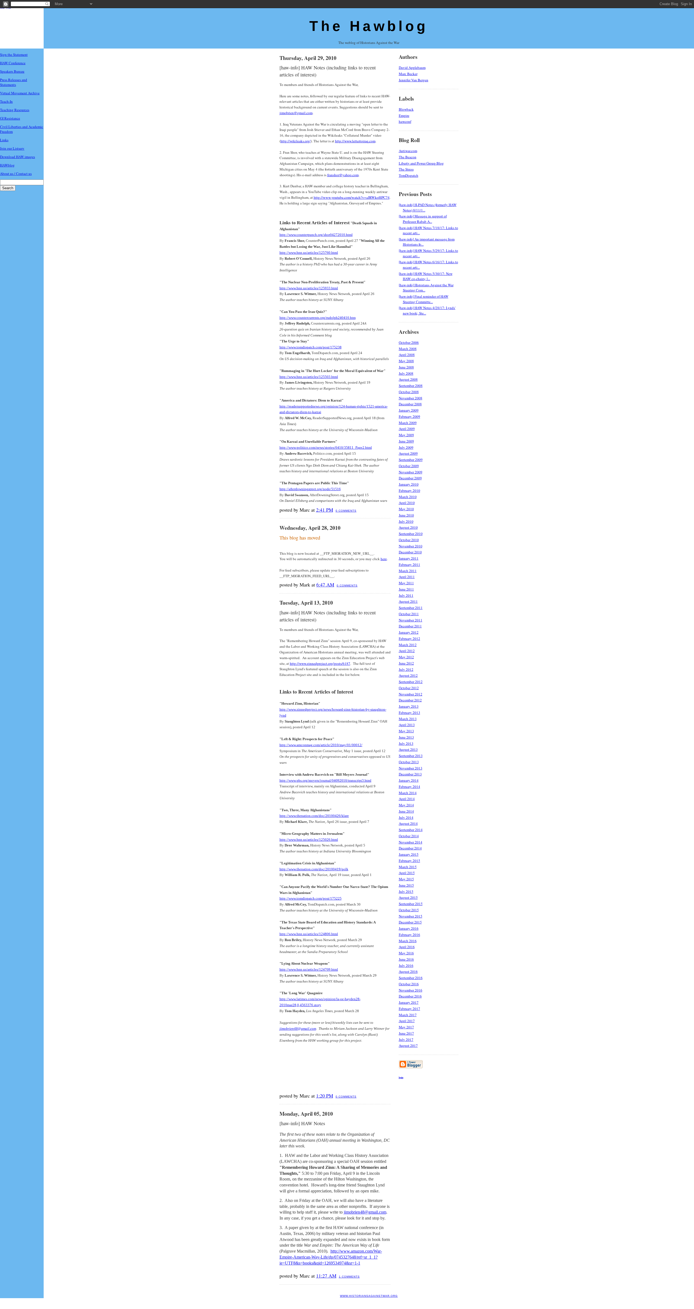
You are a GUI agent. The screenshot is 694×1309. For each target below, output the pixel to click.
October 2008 (409, 391)
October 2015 (409, 909)
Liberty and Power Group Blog (421, 163)
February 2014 (409, 786)
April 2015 (407, 872)
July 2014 (406, 817)
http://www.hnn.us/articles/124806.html (308, 934)
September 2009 (411, 459)
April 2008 (407, 354)
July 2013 (406, 743)
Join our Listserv (12, 148)
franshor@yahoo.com (343, 174)
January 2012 (409, 632)
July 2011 (406, 595)
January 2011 (409, 558)
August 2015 (408, 897)
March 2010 (408, 496)
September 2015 (411, 903)
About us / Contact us (16, 173)
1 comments (349, 1276)
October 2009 (409, 465)
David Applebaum (412, 67)
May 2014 (406, 805)
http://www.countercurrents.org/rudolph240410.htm (317, 318)
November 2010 (410, 546)
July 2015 (406, 891)
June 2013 (406, 737)
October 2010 (409, 539)
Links (4, 139)
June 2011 (406, 589)
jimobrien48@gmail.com (297, 1028)
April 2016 (407, 946)
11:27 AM (326, 1275)
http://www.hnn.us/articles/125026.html (308, 840)
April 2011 (407, 576)
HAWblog (7, 165)
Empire (404, 115)
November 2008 (410, 398)
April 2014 (407, 798)
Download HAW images (17, 156)
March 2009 (408, 422)
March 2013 (408, 718)
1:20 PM (324, 1095)
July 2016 (406, 965)
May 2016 (406, 953)
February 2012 (409, 638)
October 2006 (409, 342)
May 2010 (406, 508)
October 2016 (409, 983)
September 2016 (411, 977)
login (401, 1077)
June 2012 (406, 663)
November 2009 (410, 472)
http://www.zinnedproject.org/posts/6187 (320, 663)
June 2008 (406, 367)
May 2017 (406, 1027)
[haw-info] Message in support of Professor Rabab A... (423, 219)
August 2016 (408, 971)
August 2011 (408, 601)
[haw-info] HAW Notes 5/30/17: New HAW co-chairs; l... (425, 276)
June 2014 (406, 811)
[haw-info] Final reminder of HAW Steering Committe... (423, 299)
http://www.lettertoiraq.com (355, 141)
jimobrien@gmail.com (296, 112)
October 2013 (409, 761)
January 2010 (409, 484)
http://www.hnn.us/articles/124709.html (308, 969)
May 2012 (406, 657)
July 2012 (406, 669)
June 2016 (406, 959)
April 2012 (407, 650)
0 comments (346, 510)
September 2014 (411, 829)
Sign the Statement (14, 54)
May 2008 (406, 360)
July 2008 (406, 373)
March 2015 (408, 866)
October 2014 (409, 835)
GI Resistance (10, 118)
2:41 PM (324, 509)
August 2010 (408, 527)
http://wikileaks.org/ (296, 141)
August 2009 (408, 453)
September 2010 (411, 533)
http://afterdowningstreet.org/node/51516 (310, 489)
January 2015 (409, 854)
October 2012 (409, 687)
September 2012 (411, 681)
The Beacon (407, 157)
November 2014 (410, 842)
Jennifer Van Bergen (413, 80)
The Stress (406, 169)
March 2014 (408, 792)
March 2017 (408, 1014)
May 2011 (406, 582)
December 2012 (410, 700)
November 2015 (410, 916)
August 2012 (408, 675)
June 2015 (406, 885)
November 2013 (410, 768)
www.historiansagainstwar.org (369, 1295)
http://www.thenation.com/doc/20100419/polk (313, 869)
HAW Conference (12, 62)
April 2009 (407, 428)
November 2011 (410, 620)
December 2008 (410, 404)
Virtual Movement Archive (20, 93)
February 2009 (409, 416)
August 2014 (408, 823)
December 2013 (410, 774)
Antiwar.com (408, 150)
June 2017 (406, 1033)
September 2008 (411, 385)
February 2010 (409, 490)
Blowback (406, 109)
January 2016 (409, 928)
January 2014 (409, 780)
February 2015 (409, 860)
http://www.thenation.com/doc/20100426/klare (314, 816)
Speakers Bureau (12, 71)
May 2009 (406, 434)
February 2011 (409, 564)
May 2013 (406, 731)
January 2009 (409, 410)
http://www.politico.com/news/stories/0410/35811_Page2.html (325, 447)
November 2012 (410, 694)
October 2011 (409, 613)
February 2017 (409, 1008)
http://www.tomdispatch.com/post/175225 (310, 898)
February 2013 (409, 712)
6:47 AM (325, 584)
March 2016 (408, 940)
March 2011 (408, 570)
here (384, 558)
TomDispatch (408, 175)
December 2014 (410, 848)
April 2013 (407, 724)
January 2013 (409, 706)
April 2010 (407, 502)
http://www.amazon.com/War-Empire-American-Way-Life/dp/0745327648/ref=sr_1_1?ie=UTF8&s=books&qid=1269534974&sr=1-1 (330, 1257)
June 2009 (406, 441)
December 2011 (410, 626)
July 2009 (406, 447)
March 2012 (408, 644)
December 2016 (410, 996)
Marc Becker (408, 73)
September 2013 (411, 755)
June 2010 (406, 515)
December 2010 (410, 552)
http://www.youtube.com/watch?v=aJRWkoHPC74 (352, 197)
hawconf (405, 121)
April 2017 (407, 1020)
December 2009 (410, 478)
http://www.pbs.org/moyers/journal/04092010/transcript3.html (325, 780)
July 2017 (406, 1039)
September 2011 (411, 607)
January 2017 (409, 1002)
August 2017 (408, 1045)
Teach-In (6, 101)
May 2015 (406, 879)
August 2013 (408, 749)
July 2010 (406, 521)
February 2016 (409, 934)
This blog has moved (299, 537)
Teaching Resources (14, 109)
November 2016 (410, 990)
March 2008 (408, 348)
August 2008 (408, 379)
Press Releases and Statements (13, 82)
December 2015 (410, 922)
